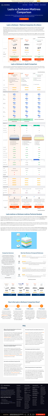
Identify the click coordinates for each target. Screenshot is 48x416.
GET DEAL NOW (40, 414)
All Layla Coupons (26, 121)
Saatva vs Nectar (19, 402)
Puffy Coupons (34, 401)
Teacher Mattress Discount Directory (35, 389)
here (11, 401)
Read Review (14, 208)
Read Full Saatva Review (8, 277)
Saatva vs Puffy (18, 401)
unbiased (21, 1)
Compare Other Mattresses (41, 37)
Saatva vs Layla (18, 403)
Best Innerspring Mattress (28, 395)
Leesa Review (18, 395)
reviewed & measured (7, 337)
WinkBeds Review (19, 390)
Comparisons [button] (36, 4)
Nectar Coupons (35, 402)
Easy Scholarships (43, 394)
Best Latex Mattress (27, 396)
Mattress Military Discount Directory (35, 395)
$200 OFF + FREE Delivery (14, 119)
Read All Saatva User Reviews (32, 279)
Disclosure (42, 402)
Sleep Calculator (43, 388)
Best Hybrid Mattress (27, 397)
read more (27, 202)
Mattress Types (27, 408)
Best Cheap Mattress (27, 400)
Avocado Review (19, 396)
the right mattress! (43, 318)
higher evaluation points (15, 372)
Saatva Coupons (35, 400)
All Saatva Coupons (14, 121)
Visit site (14, 59)
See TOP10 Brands (39, 59)
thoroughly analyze (4, 315)
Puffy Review (18, 388)
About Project (42, 397)
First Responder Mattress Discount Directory (36, 393)
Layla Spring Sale (27, 119)
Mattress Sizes (26, 403)
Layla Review (18, 389)
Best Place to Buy (27, 404)
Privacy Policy (42, 401)
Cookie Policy (42, 403)
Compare (9, 294)
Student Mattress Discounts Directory (35, 391)
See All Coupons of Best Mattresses (39, 119)
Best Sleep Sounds (43, 389)
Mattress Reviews (43, 390)
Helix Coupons (34, 403)
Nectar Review (18, 394)
